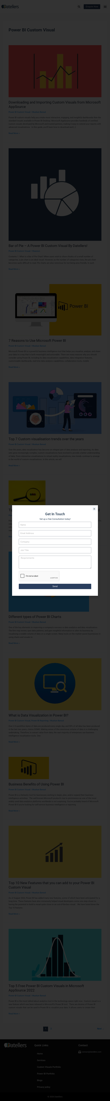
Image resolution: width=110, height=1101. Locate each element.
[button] (94, 509)
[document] (55, 550)
